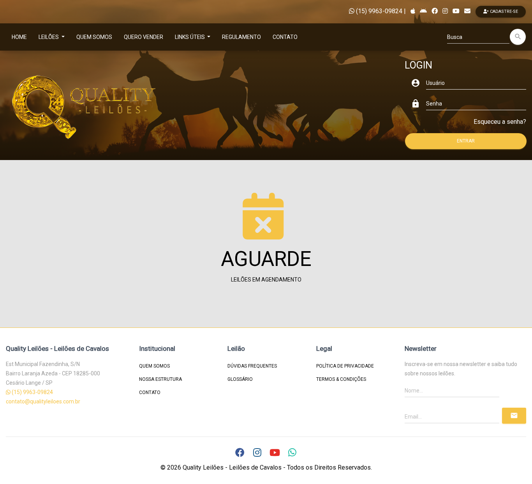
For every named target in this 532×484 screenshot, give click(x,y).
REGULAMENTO (241, 37)
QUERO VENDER (143, 37)
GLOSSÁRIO (240, 379)
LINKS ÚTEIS (190, 37)
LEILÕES (49, 37)
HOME (19, 37)
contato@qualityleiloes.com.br (43, 401)
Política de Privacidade (345, 366)
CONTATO (285, 37)
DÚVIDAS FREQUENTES (252, 366)
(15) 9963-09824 (378, 11)
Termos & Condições (341, 379)
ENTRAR (466, 141)
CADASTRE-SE (503, 11)
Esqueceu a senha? (500, 121)
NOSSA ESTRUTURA (160, 379)
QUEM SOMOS (94, 37)
